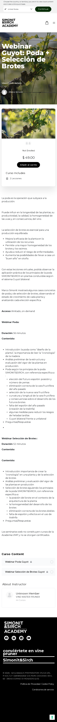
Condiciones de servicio (43, 689)
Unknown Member (27, 593)
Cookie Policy (47, 684)
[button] (19, 9)
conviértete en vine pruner (23, 652)
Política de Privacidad (30, 684)
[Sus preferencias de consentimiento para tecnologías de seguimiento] (52, 717)
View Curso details (12, 83)
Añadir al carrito (28, 165)
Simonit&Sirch (18, 660)
